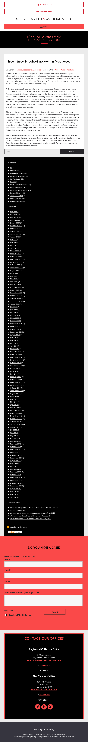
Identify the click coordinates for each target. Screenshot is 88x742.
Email (7, 570)
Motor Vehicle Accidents (64, 70)
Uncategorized (15, 198)
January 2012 (15, 447)
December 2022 (16, 226)
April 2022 (14, 248)
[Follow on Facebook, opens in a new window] (37, 707)
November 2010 (16, 480)
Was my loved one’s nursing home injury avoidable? (30, 516)
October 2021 (15, 265)
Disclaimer (9, 610)
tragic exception (12, 81)
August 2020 (15, 304)
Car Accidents (15, 179)
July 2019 (13, 337)
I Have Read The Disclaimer (20, 615)
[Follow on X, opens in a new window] (50, 707)
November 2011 (16, 452)
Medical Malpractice (17, 187)
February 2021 (15, 287)
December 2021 (16, 259)
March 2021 (14, 284)
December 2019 (16, 323)
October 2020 (15, 298)
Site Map (26, 737)
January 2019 (15, 354)
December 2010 (16, 477)
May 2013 (14, 402)
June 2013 (14, 399)
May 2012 (14, 435)
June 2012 (14, 433)
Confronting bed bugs (18, 510)
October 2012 (15, 421)
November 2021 (16, 262)
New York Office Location (44, 689)
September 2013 (16, 391)
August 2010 (15, 489)
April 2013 (14, 405)
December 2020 (16, 293)
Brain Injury (14, 170)
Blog (12, 168)
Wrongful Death (16, 201)
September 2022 (16, 234)
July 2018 (13, 371)
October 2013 (15, 388)
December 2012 (16, 416)
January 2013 (15, 413)
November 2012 (16, 419)
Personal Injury (15, 193)
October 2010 (15, 483)
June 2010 (14, 494)
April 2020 (14, 315)
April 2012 (14, 438)
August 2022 (15, 237)
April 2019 (14, 346)
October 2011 (15, 455)
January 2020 (15, 321)
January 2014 (15, 379)
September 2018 (16, 365)
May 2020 (14, 312)
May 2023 (14, 212)
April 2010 (14, 497)
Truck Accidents (16, 196)
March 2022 (14, 251)
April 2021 (14, 282)
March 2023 (14, 217)
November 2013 (16, 385)
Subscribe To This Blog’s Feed (20, 527)
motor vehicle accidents (68, 78)
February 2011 (15, 472)
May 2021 (14, 279)
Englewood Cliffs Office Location (44, 660)
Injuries (13, 182)
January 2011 (15, 475)
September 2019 (16, 332)
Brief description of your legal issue (21, 592)
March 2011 (14, 469)
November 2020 (16, 295)
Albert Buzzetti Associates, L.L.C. (44, 19)
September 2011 (16, 458)
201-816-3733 (45, 4)
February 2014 (15, 377)
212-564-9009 (46, 11)
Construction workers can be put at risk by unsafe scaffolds (32, 513)
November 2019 (16, 326)
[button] (44, 26)
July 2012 (13, 430)
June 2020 (14, 309)
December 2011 (16, 449)
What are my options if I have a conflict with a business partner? (34, 507)
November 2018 (16, 360)
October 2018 (15, 363)
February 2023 (15, 220)
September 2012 (16, 424)
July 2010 (13, 491)
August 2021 (15, 270)
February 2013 (15, 410)
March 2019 (14, 349)
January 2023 (15, 223)
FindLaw (71, 737)
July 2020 (13, 307)
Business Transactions (18, 176)
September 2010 (16, 486)
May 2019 (14, 343)
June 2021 (14, 276)
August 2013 (15, 393)
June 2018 (14, 374)
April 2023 (14, 214)
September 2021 (16, 268)
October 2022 (15, 231)
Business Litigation (17, 173)
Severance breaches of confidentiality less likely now (30, 519)
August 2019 (15, 335)
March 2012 (14, 441)
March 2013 (14, 407)
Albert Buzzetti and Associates (29, 70)
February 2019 (15, 351)
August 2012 (15, 427)
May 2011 (14, 466)
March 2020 (14, 318)
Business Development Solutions (53, 737)
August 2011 (15, 461)
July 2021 (13, 273)
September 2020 (16, 301)
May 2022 (14, 245)
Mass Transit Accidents (18, 184)
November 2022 (16, 228)
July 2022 (13, 240)
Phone (7, 581)
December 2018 (16, 357)
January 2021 (15, 290)
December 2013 (16, 382)
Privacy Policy (36, 737)
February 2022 (15, 254)
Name (7, 559)
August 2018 (15, 368)
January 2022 (15, 256)
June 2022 (14, 242)
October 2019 (15, 329)
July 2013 (13, 396)
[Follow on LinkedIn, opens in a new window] (44, 707)
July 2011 (13, 463)
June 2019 (14, 340)
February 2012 (15, 444)
